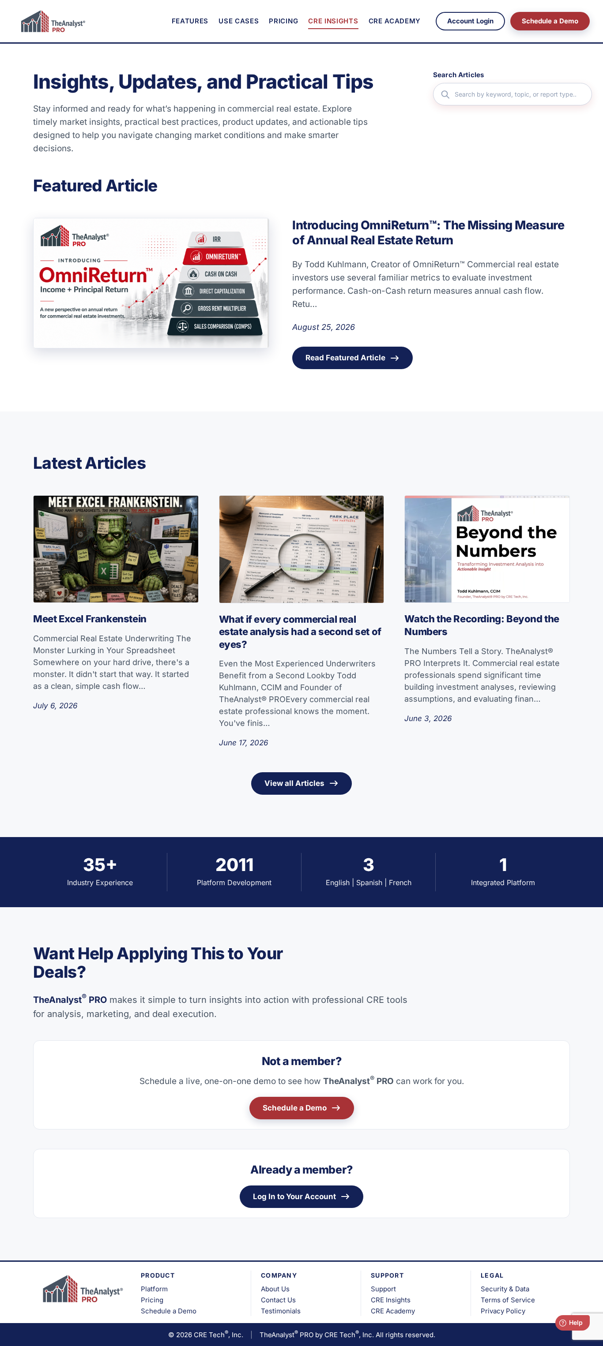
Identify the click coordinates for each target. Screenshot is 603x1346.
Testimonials (281, 1311)
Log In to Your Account (294, 1196)
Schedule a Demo (550, 21)
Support (383, 1289)
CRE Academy (395, 21)
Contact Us (278, 1300)
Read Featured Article (345, 357)
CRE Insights (333, 21)
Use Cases (239, 21)
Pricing (283, 21)
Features (190, 21)
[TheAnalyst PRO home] (50, 21)
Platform (154, 1289)
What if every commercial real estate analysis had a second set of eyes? (300, 631)
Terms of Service (508, 1300)
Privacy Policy (503, 1311)
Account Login (470, 21)
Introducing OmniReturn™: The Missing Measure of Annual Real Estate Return (428, 233)
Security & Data (505, 1289)
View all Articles (294, 783)
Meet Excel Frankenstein (90, 618)
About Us (275, 1289)
